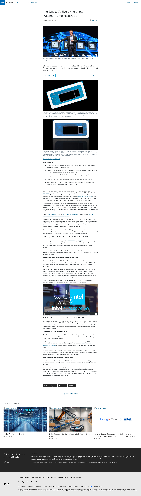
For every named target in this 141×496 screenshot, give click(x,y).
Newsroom (9, 3)
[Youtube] (8, 462)
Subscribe (136, 2)
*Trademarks (38, 486)
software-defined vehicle (85, 196)
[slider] (70, 314)
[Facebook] (19, 482)
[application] (70, 299)
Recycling (76, 486)
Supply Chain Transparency (60, 486)
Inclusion (69, 477)
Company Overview (23, 477)
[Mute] (93, 314)
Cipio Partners (71, 240)
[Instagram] (36, 482)
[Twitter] (5, 462)
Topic (18, 2)
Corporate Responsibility (58, 477)
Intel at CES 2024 (51, 214)
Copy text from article (72, 393)
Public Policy (77, 477)
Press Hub (34, 2)
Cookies (45, 486)
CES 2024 (72, 386)
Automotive (62, 386)
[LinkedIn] (27, 482)
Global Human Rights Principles (73, 490)
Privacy (50, 486)
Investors (42, 477)
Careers (48, 477)
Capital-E (80, 240)
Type (25, 2)
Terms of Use (30, 486)
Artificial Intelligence (50, 386)
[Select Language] (129, 2)
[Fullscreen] (96, 314)
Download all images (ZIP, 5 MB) (52, 159)
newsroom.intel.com (67, 459)
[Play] (45, 314)
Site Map (70, 486)
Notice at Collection (98, 486)
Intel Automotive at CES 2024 (71, 214)
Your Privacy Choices (85, 486)
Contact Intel (34, 477)
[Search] (124, 2)
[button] (49, 75)
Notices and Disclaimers (126, 489)
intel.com (77, 459)
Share (94, 75)
